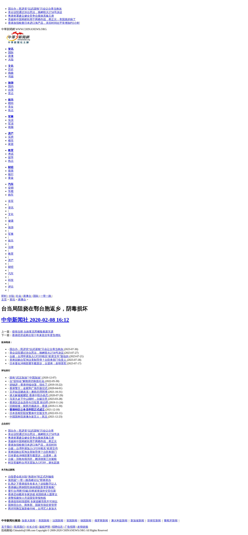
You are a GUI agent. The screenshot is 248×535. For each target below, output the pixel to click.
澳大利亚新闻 (119, 520)
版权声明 (44, 526)
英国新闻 (71, 520)
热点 (10, 161)
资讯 (12, 299)
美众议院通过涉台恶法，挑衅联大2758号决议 (35, 12)
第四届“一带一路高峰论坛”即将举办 (29, 480)
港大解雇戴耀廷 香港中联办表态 (29, 395)
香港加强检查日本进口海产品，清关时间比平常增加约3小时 (44, 22)
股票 (10, 170)
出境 (10, 89)
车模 (10, 191)
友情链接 (82, 526)
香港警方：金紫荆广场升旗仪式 (29, 388)
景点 (10, 93)
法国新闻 (57, 520)
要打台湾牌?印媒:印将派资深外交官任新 (32, 490)
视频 (10, 127)
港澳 (10, 56)
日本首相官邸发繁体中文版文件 (29, 413)
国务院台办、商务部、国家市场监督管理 (32, 505)
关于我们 (6, 526)
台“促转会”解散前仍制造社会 (27, 381)
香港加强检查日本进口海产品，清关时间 (32, 444)
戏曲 (10, 72)
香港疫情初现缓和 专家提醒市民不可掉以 (32, 501)
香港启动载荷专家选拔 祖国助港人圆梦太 (32, 494)
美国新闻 (43, 520)
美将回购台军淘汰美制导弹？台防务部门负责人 (38, 359)
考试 (10, 153)
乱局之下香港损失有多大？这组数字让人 (32, 483)
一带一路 (46, 296)
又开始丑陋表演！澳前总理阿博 (29, 391)
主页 (4, 299)
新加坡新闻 (137, 520)
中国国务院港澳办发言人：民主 (29, 416)
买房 (10, 137)
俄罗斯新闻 (101, 520)
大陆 (10, 59)
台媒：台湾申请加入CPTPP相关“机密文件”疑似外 (39, 356)
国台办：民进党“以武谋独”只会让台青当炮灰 (35, 8)
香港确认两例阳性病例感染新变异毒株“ (31, 487)
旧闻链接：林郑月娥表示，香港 (29, 406)
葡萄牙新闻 (170, 520)
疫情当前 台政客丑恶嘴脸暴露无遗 (32, 331)
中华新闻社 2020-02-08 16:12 (35, 320)
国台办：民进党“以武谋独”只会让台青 (31, 430)
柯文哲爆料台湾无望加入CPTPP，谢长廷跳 (33, 462)
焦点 (10, 110)
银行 (10, 174)
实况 (10, 120)
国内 (10, 86)
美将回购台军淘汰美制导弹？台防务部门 (32, 452)
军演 (10, 123)
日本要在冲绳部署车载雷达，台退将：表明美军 (38, 363)
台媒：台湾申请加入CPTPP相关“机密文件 (33, 448)
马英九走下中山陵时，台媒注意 (29, 398)
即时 (4, 296)
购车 (10, 194)
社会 (19, 296)
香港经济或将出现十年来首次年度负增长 (36, 335)
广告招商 (70, 526)
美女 (10, 106)
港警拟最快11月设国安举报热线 (27, 497)
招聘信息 (57, 526)
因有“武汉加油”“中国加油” (26, 377)
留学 (10, 157)
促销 (10, 187)
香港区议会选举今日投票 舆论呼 (29, 402)
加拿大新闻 (28, 520)
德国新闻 (85, 520)
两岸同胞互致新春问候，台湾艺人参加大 (32, 508)
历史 (10, 69)
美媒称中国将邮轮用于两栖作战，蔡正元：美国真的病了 (42, 19)
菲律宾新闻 (154, 520)
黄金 (10, 177)
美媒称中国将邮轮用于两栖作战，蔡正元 (32, 441)
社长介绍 (32, 526)
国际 (10, 52)
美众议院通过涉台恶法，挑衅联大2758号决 (33, 434)
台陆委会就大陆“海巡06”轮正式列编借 (31, 476)
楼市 (10, 140)
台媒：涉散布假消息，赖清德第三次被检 (32, 459)
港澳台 (27, 296)
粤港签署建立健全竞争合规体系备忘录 (31, 15)
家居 (10, 144)
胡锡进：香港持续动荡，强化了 (29, 384)
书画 (10, 76)
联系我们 (19, 526)
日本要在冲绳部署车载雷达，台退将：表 (32, 455)
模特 (10, 103)
